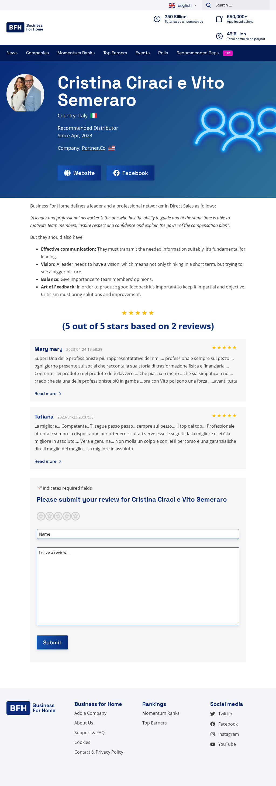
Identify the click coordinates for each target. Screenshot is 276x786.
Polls (163, 53)
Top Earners (115, 53)
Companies (37, 53)
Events (143, 53)
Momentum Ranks (76, 53)
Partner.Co (94, 148)
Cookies (82, 742)
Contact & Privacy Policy (98, 752)
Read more (45, 393)
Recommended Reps (198, 53)
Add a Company (90, 713)
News (12, 53)
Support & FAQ (89, 733)
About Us (83, 723)
